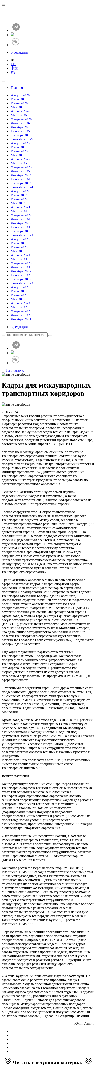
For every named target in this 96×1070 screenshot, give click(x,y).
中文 (14, 68)
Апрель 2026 (20, 111)
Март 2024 (19, 211)
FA (13, 72)
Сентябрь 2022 (22, 283)
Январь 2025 (20, 171)
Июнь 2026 (19, 103)
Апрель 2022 (20, 303)
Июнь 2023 (19, 247)
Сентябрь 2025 (22, 139)
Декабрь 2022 (21, 271)
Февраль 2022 (21, 311)
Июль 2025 (19, 147)
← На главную (13, 370)
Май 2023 (18, 251)
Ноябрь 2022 (20, 275)
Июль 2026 (19, 99)
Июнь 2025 (19, 151)
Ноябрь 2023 (20, 227)
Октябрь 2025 (21, 135)
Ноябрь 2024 (20, 179)
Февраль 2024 (21, 215)
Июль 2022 (19, 291)
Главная (17, 88)
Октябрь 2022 (21, 279)
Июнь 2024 (19, 199)
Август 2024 (20, 191)
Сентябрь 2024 (22, 187)
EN (13, 64)
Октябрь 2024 (21, 183)
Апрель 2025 (20, 159)
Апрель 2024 (20, 207)
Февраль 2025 (21, 167)
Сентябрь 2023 (22, 235)
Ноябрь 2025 (20, 131)
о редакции (19, 52)
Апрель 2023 (20, 255)
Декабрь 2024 (21, 175)
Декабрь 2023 (21, 223)
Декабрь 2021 (21, 319)
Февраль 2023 (21, 263)
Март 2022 (19, 307)
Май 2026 (18, 107)
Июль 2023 (19, 243)
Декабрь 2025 (21, 127)
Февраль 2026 (21, 119)
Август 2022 (20, 287)
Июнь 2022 (19, 295)
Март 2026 (19, 115)
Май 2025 (18, 155)
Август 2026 (20, 95)
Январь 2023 (20, 267)
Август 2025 (20, 143)
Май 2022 (18, 299)
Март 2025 (19, 163)
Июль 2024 (19, 195)
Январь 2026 (20, 123)
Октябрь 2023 (21, 231)
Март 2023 (19, 259)
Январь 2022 (20, 315)
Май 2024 (18, 203)
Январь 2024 (20, 219)
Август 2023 (20, 239)
